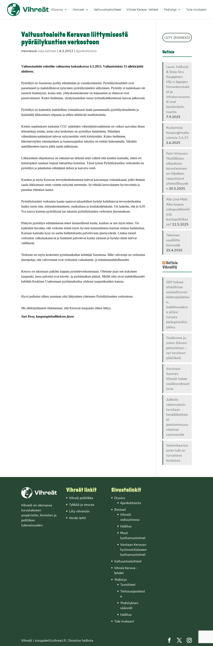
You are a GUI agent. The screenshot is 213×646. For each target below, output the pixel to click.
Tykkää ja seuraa (81, 504)
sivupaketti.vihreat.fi (50, 640)
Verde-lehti (77, 518)
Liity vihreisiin (79, 511)
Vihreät (26, 640)
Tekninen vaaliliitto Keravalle (173, 240)
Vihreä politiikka (81, 498)
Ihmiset (78, 9)
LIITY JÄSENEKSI (177, 37)
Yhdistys (170, 9)
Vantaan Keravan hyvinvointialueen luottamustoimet (133, 549)
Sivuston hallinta (80, 640)
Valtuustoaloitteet (107, 9)
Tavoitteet (128, 584)
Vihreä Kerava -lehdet (142, 9)
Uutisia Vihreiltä (170, 265)
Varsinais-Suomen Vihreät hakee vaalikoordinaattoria (177, 379)
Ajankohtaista (86, 51)
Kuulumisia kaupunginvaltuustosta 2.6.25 (177, 132)
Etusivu (57, 9)
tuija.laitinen (47, 51)
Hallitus (126, 526)
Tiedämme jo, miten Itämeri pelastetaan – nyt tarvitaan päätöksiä (176, 348)
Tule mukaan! (196, 9)
